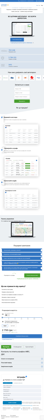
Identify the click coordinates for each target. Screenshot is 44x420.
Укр (37, 5)
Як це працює (13, 415)
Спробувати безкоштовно (22, 336)
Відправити (22, 101)
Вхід (42, 5)
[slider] (2, 317)
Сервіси (2, 418)
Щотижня (13, 325)
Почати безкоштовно (17, 39)
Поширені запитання (5, 416)
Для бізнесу (3, 415)
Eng (39, 5)
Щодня (5, 325)
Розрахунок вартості (14, 416)
